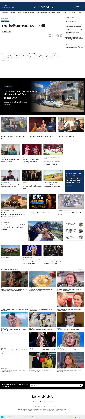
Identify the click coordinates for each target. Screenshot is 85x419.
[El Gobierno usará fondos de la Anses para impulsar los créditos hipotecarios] (32, 250)
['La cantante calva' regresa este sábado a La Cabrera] (10, 149)
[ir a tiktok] (48, 401)
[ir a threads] (51, 401)
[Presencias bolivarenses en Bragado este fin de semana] (53, 175)
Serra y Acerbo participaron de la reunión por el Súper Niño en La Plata (32, 186)
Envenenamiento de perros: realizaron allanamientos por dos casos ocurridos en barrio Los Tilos (74, 46)
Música (19, 12)
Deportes (64, 12)
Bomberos (12, 12)
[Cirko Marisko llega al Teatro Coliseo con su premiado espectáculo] (32, 149)
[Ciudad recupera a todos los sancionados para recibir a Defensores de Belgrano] (53, 149)
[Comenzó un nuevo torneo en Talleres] (10, 250)
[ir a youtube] (40, 401)
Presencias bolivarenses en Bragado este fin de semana (52, 185)
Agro (58, 12)
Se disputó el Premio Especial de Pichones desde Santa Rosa (70, 237)
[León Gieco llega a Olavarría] (71, 124)
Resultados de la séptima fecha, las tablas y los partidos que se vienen (71, 224)
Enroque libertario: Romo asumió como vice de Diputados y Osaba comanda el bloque (74, 180)
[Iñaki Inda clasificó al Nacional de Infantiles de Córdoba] (10, 175)
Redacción (30, 406)
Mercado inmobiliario (28, 12)
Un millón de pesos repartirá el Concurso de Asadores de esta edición (13, 227)
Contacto (55, 406)
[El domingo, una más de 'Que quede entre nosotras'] (42, 124)
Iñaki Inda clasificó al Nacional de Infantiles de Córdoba (10, 185)
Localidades (72, 12)
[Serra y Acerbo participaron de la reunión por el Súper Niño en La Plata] (32, 175)
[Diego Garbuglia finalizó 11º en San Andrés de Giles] (71, 201)
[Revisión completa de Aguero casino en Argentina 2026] (42, 201)
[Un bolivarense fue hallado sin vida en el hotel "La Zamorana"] (56, 96)
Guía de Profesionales (41, 12)
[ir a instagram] (44, 401)
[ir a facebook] (33, 401)
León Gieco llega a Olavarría (66, 136)
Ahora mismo (5, 12)
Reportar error (47, 406)
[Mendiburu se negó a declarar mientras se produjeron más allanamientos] (14, 124)
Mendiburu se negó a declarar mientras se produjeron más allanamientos (13, 137)
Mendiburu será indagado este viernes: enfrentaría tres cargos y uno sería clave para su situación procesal (13, 214)
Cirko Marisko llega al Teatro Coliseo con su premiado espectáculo (31, 161)
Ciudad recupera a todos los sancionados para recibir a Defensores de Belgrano (52, 162)
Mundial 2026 (52, 12)
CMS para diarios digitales (78, 417)
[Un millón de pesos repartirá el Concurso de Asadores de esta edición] (45, 231)
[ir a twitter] (37, 401)
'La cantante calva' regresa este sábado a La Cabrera (10, 160)
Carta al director (38, 406)
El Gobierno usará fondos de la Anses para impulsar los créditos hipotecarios (31, 261)
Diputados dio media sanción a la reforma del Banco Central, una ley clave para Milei (52, 261)
